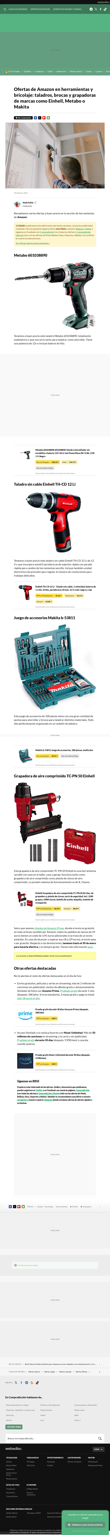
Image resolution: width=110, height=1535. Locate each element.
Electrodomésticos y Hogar (17, 1405)
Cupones (99, 71)
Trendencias (10, 1489)
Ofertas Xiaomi (34, 1372)
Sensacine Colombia (55, 1517)
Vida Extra (31, 1465)
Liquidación (39, 71)
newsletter (22, 1100)
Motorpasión (93, 1462)
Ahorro (77, 1420)
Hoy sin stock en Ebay (44, 468)
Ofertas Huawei (65, 1372)
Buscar (100, 1438)
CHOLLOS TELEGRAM (18, 9)
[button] (29, 202)
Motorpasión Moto (95, 1465)
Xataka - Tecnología (45, 1206)
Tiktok (105, 9)
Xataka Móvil (11, 1465)
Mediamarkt (61, 71)
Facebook (100, 9)
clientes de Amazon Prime (49, 928)
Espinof (50, 1465)
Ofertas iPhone (82, 1372)
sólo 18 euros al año (28, 998)
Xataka (9, 1462)
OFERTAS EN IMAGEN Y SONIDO (67, 9)
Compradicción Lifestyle (49, 1093)
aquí (90, 946)
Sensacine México (54, 1513)
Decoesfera (10, 1493)
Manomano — (74, 596)
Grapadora (86, 1206)
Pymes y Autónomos (31, 1494)
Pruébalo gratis (69, 990)
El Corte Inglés (14, 71)
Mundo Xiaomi (11, 1479)
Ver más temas (14, 1427)
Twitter (95, 9)
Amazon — (44, 602)
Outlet (50, 71)
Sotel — (69, 462)
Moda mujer (79, 1410)
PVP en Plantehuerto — (49, 596)
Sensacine (51, 1462)
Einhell (75, 1206)
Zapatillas (27, 71)
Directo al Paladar (74, 1462)
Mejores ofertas (76, 71)
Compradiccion (12, 1496)
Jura (42, 1420)
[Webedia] (103, 2)
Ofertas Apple (49, 1372)
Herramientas (61, 1206)
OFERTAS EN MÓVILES (40, 9)
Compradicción (47, 232)
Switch (9, 1420)
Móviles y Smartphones (50, 1405)
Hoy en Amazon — (47, 462)
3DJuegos (30, 1462)
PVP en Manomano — (48, 909)
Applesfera (10, 1469)
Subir (96, 1449)
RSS (32, 1382)
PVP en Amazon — (46, 1018)
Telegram (91, 9)
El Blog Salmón (32, 1489)
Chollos (89, 71)
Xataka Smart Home (11, 1474)
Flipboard (44, 117)
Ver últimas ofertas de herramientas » (33, 243)
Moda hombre (46, 1410)
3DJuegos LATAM (34, 1513)
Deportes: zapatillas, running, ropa (20, 1410)
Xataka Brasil (11, 1517)
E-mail (48, 117)
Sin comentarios (24, 118)
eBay (76, 1415)
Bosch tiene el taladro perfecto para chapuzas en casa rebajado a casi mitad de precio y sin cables (61, 1364)
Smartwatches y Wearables (85, 1405)
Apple (42, 1415)
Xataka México (12, 1513)
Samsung (10, 1415)
